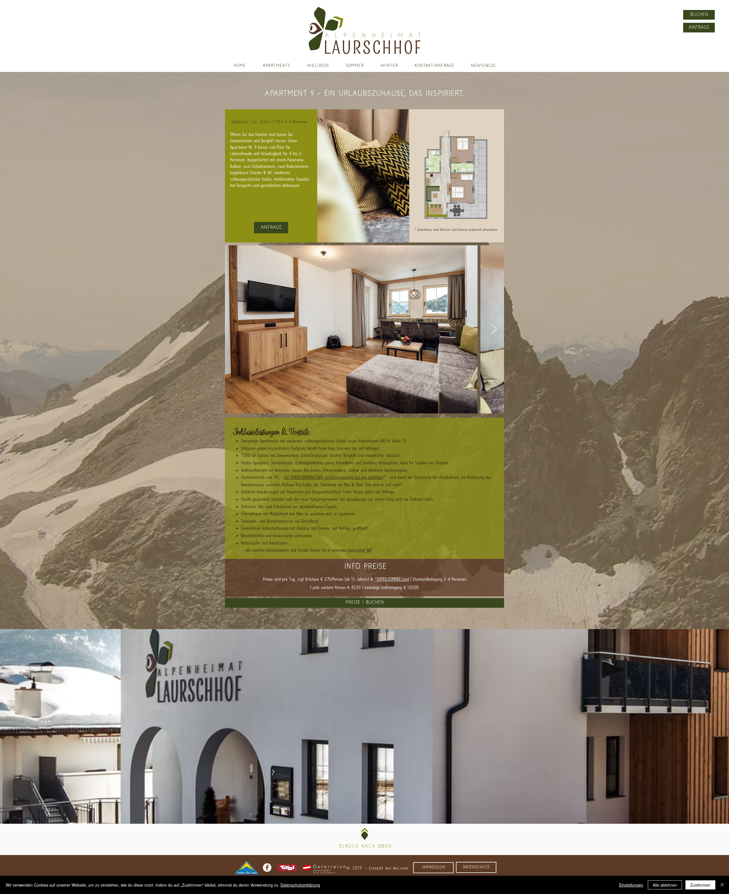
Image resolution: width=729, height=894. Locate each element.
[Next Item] (494, 329)
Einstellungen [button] (631, 885)
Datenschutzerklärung (300, 885)
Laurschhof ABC (359, 550)
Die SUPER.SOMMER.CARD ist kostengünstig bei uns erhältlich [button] (333, 477)
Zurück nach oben (365, 846)
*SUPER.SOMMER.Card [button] (392, 579)
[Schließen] (722, 884)
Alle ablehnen (665, 885)
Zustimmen (700, 885)
